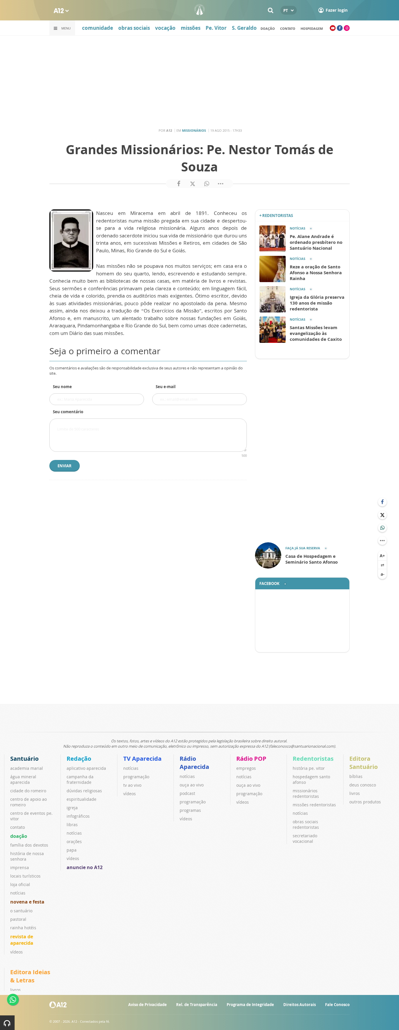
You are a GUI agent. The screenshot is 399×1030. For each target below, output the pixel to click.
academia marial (26, 768)
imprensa (19, 867)
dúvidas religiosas (84, 790)
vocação (165, 28)
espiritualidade (81, 799)
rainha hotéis (23, 927)
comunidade (97, 28)
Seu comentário (68, 411)
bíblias (355, 776)
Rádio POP (251, 758)
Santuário (24, 758)
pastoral (18, 919)
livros (354, 793)
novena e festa (27, 902)
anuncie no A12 (85, 867)
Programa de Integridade (250, 1004)
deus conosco (362, 785)
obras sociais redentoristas (306, 824)
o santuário (21, 910)
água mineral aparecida (23, 779)
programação (136, 776)
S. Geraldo (244, 28)
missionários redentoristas (306, 793)
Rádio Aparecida (194, 763)
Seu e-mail (166, 386)
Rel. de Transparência (196, 1004)
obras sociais (134, 28)
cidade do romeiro (28, 790)
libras (72, 824)
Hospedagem (312, 28)
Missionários (194, 130)
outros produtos (365, 802)
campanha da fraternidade (80, 779)
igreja (72, 807)
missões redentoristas (314, 804)
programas (190, 810)
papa (72, 850)
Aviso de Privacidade (147, 1004)
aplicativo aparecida (86, 768)
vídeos (16, 952)
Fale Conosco (337, 1004)
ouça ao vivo (192, 785)
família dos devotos (29, 845)
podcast (187, 793)
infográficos (78, 816)
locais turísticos (25, 876)
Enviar (65, 465)
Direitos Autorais (299, 1004)
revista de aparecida (21, 939)
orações (74, 841)
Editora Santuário (363, 763)
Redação (79, 758)
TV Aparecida (142, 758)
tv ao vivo (132, 785)
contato (17, 827)
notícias (17, 893)
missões (190, 28)
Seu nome (62, 386)
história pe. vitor (309, 768)
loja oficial (20, 884)
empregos (246, 768)
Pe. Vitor (216, 28)
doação (268, 28)
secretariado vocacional (305, 838)
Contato (287, 28)
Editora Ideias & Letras (30, 976)
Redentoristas (313, 758)
